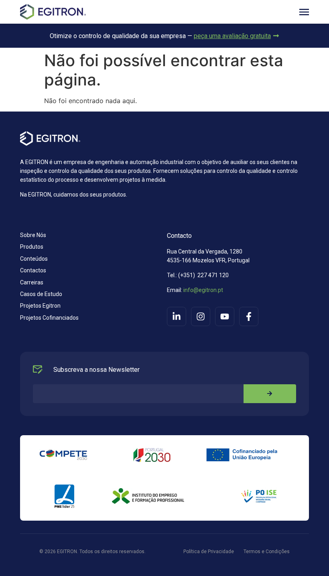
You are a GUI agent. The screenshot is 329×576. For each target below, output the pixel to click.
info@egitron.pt (202, 290)
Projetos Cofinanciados (49, 317)
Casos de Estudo (41, 294)
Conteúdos (34, 259)
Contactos (33, 270)
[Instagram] (200, 316)
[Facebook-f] (248, 316)
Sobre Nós (33, 235)
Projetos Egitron (40, 305)
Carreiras (31, 282)
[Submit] (270, 393)
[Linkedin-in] (176, 316)
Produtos (31, 246)
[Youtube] (224, 316)
